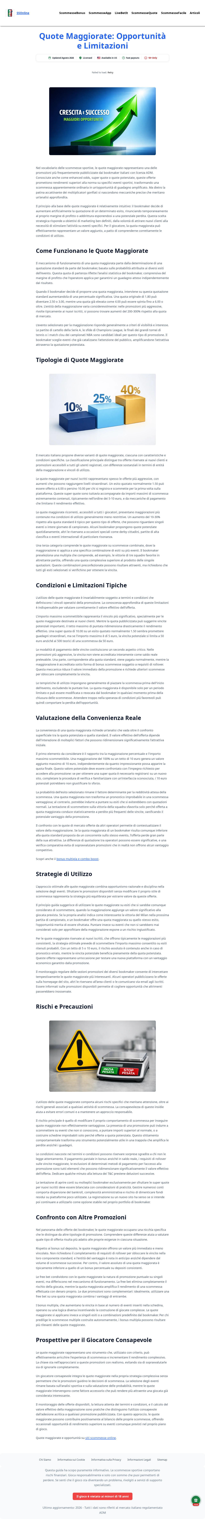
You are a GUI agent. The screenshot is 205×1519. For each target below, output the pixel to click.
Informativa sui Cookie (71, 1459)
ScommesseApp (100, 13)
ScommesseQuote (144, 13)
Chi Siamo (45, 1459)
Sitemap (162, 1459)
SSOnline (23, 13)
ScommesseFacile (173, 13)
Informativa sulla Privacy (106, 1459)
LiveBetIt (121, 13)
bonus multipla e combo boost (77, 859)
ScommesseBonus (72, 13)
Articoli (195, 13)
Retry (110, 72)
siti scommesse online (100, 1438)
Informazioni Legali (139, 1459)
